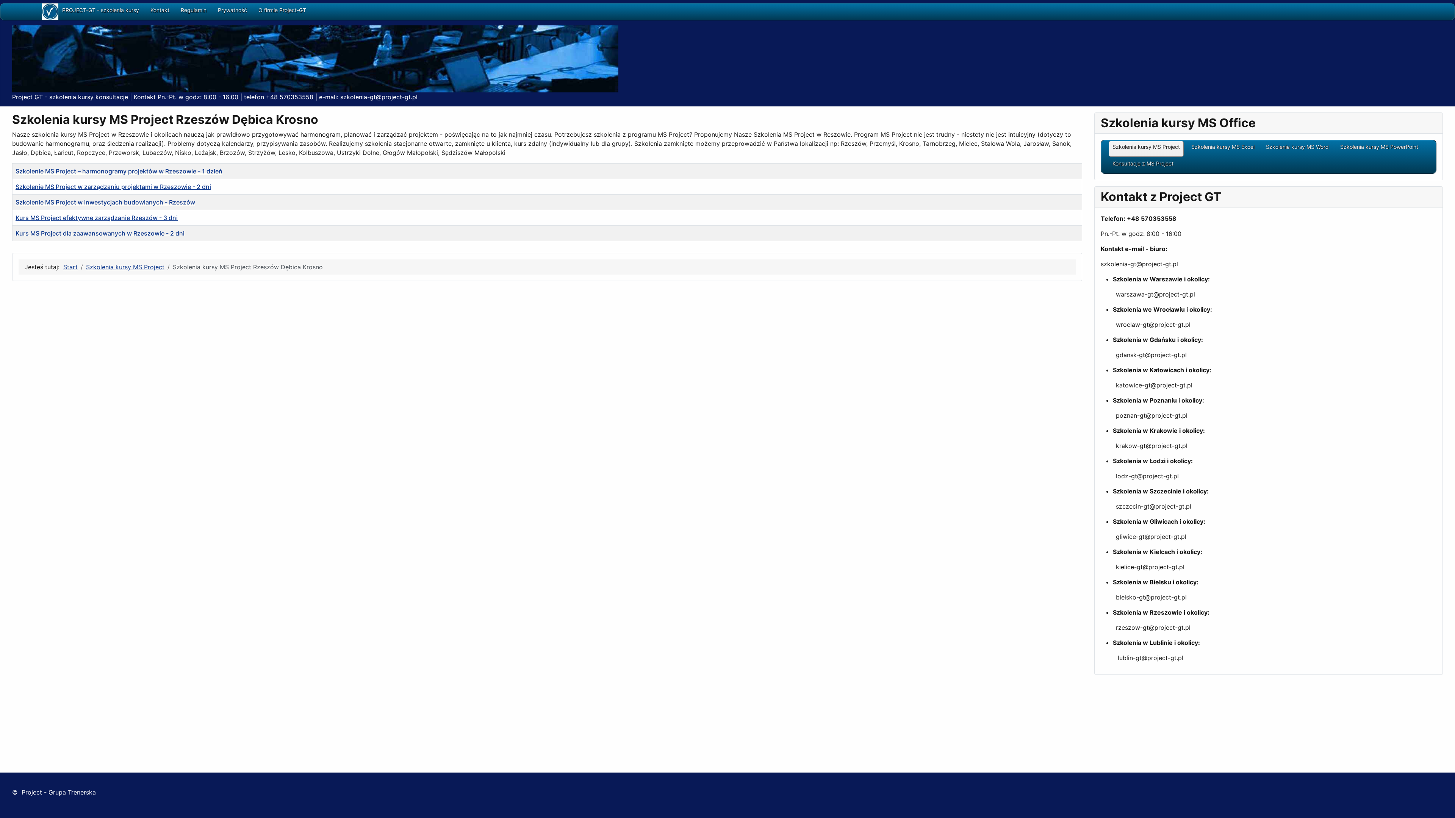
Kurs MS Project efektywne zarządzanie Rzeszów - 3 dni (97, 218)
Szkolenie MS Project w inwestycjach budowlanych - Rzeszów (105, 202)
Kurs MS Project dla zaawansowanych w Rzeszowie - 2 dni (100, 233)
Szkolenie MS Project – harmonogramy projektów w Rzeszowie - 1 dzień (119, 171)
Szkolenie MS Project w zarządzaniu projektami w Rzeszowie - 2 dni (113, 186)
